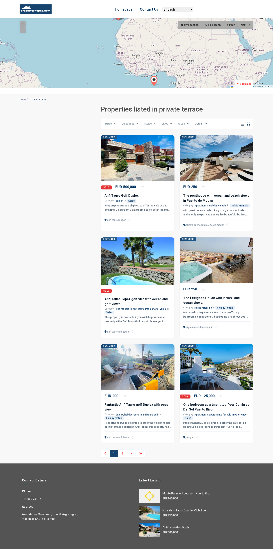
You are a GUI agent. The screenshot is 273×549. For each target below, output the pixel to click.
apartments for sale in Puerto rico (228, 414)
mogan (122, 220)
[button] (154, 81)
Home (23, 99)
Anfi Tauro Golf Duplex (121, 195)
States (148, 123)
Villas (163, 309)
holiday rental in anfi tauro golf (141, 414)
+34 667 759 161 (32, 498)
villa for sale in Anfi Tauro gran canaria (137, 309)
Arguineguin (206, 327)
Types (108, 123)
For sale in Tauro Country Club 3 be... (185, 510)
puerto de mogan (195, 225)
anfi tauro (112, 220)
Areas (181, 123)
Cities (165, 123)
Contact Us (149, 9)
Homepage (124, 9)
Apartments (201, 205)
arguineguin (192, 327)
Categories (128, 123)
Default (199, 123)
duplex (119, 200)
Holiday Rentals (217, 205)
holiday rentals (240, 205)
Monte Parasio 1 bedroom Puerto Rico (186, 493)
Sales (131, 200)
